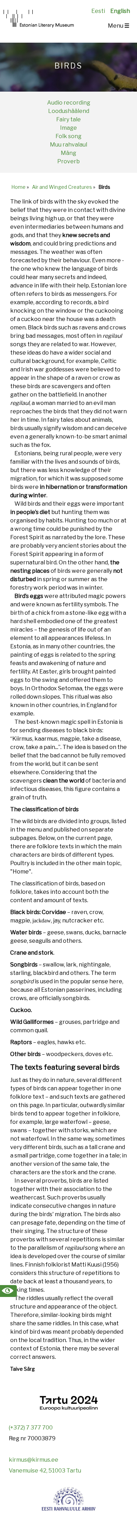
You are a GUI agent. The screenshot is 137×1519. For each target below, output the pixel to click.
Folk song (68, 136)
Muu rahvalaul (68, 144)
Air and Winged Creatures (62, 187)
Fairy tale (68, 119)
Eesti (98, 11)
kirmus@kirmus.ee (33, 1459)
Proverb (68, 161)
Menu (118, 25)
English (120, 11)
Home (18, 187)
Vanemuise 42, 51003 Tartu (45, 1470)
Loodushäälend (68, 111)
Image (68, 127)
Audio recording (68, 102)
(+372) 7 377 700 (31, 1427)
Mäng (68, 153)
